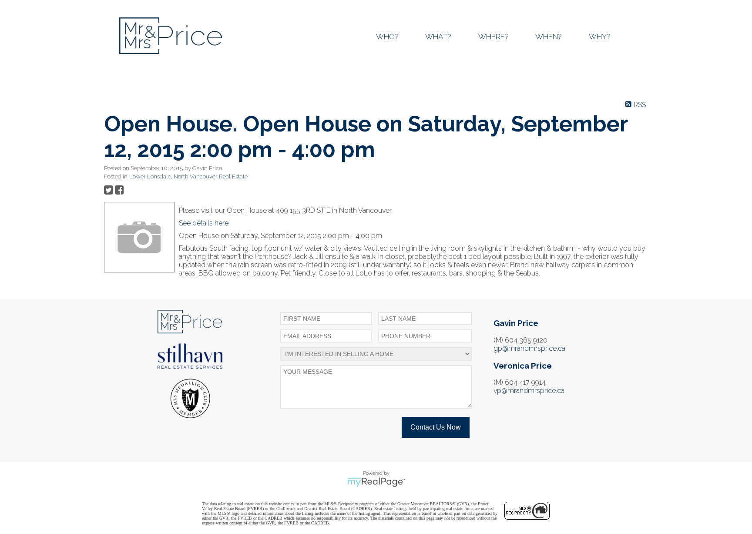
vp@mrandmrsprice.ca (529, 390)
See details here (203, 223)
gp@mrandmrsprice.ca (529, 348)
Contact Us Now (435, 427)
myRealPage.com (376, 482)
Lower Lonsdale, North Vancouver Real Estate (188, 176)
